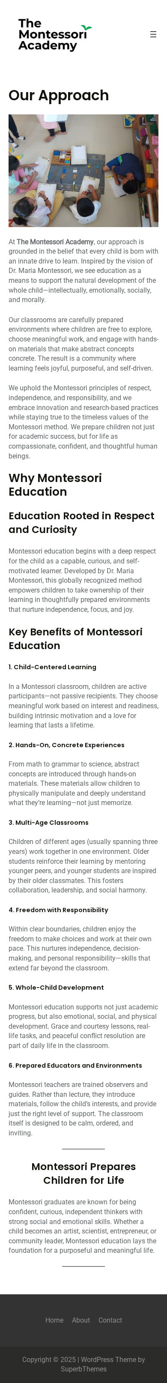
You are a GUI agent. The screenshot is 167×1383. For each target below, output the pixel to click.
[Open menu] (153, 34)
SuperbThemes (84, 1369)
